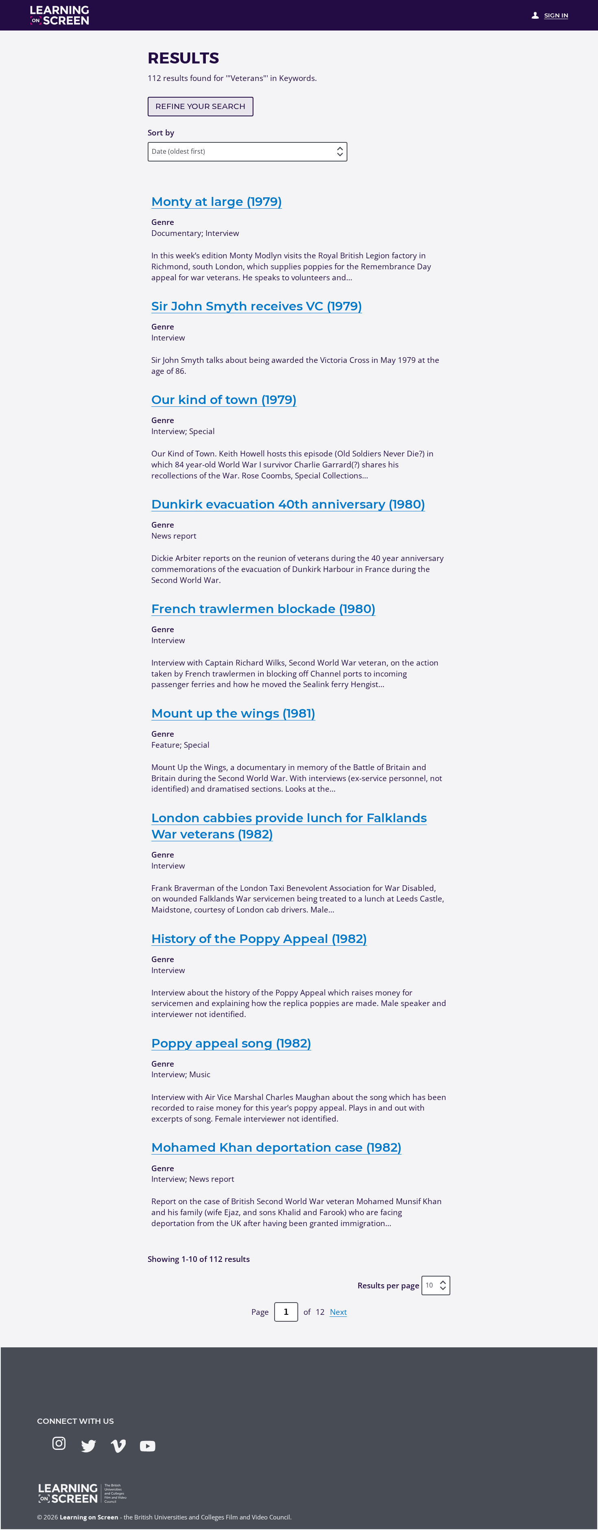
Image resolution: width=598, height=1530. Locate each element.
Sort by (161, 132)
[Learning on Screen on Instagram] (59, 1443)
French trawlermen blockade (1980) (263, 608)
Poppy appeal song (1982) (231, 1043)
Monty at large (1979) (216, 201)
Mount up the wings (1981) (233, 713)
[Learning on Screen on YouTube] (147, 1446)
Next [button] (338, 1312)
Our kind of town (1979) (224, 399)
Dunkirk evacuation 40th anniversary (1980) (288, 504)
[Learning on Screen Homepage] (59, 15)
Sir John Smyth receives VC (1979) (256, 306)
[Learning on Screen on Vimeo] (118, 1446)
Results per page (388, 1285)
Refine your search (200, 106)
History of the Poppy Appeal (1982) (259, 938)
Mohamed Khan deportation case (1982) (276, 1147)
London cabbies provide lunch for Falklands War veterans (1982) (289, 826)
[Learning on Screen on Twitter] (88, 1446)
